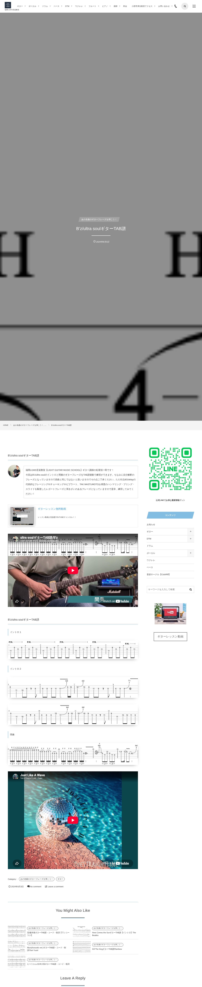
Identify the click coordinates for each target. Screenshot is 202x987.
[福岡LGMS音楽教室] (8, 5)
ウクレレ (151, 560)
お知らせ (151, 524)
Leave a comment (55, 887)
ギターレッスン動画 (170, 636)
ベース (150, 567)
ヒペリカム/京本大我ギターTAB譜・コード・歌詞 (48, 964)
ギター (60, 879)
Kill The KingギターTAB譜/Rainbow (107, 949)
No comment (35, 887)
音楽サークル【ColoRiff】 (159, 574)
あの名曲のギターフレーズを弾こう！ (36, 879)
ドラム (150, 546)
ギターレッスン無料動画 (52, 509)
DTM (149, 539)
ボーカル (151, 553)
